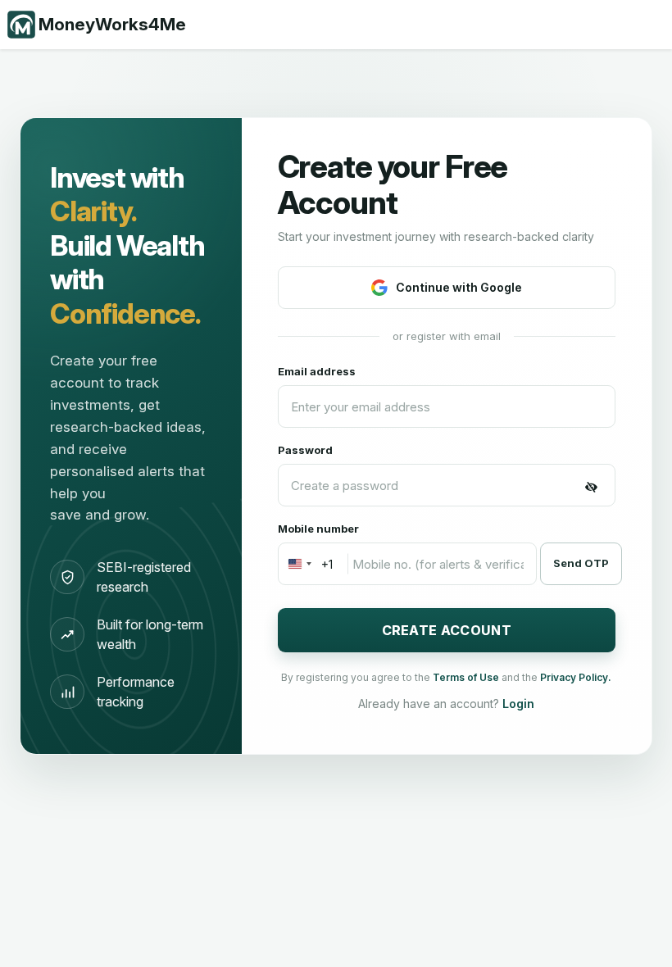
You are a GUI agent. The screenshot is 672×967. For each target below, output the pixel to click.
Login (518, 703)
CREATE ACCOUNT (446, 630)
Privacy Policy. (575, 677)
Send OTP (581, 563)
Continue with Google (459, 287)
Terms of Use (467, 677)
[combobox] (306, 563)
